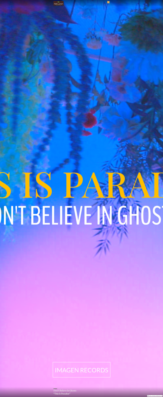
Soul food (55, 388)
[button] (108, 2)
